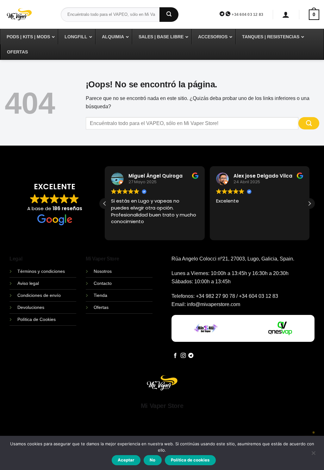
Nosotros (103, 271)
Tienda (100, 295)
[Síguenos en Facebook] (175, 356)
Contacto (103, 283)
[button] (286, 14)
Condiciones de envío (39, 295)
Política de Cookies (36, 319)
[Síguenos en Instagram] (183, 356)
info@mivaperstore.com (213, 304)
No (152, 459)
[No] (313, 455)
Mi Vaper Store (162, 405)
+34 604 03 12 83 (247, 14)
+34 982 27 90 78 (215, 296)
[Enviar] (168, 14)
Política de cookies (190, 459)
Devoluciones (30, 307)
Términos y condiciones (41, 271)
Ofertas (101, 307)
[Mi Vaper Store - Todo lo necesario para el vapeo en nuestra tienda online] (28, 18)
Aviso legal (28, 283)
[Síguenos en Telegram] (190, 356)
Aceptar (126, 459)
